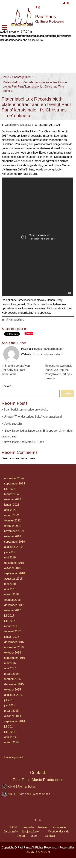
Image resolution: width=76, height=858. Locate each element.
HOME (14, 827)
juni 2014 (9, 731)
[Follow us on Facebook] (36, 5)
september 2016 (14, 657)
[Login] (64, 3)
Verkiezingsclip (13, 423)
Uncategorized (21, 77)
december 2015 (14, 684)
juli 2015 (9, 700)
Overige (53, 831)
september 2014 (14, 721)
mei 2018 (10, 583)
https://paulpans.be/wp (47, 354)
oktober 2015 (12, 689)
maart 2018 (11, 594)
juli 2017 (9, 615)
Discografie (59, 827)
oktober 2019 (12, 536)
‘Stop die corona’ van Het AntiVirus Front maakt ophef (16, 370)
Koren (21, 835)
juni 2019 (9, 552)
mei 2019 (10, 557)
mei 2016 (10, 663)
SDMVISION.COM (38, 851)
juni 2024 (9, 488)
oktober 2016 (12, 652)
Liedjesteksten (31, 831)
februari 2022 (12, 520)
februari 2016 (12, 678)
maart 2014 (11, 742)
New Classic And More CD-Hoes (24, 441)
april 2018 (10, 589)
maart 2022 (11, 515)
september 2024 (14, 483)
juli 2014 (9, 726)
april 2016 (10, 668)
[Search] (68, 3)
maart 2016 (11, 673)
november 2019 (14, 531)
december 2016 (14, 642)
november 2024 (14, 478)
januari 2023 (11, 504)
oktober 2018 (12, 568)
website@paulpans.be (19, 124)
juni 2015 (9, 705)
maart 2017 (11, 626)
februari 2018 (12, 599)
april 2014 (10, 737)
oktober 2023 (12, 499)
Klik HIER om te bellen (22, 786)
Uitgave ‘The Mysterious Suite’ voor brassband (33, 416)
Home (5, 77)
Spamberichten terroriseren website (26, 409)
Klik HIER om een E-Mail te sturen (29, 793)
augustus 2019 (13, 546)
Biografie (28, 827)
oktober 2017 (12, 610)
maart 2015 (11, 710)
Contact (50, 835)
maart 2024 (11, 494)
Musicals (64, 831)
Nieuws (42, 827)
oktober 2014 (12, 715)
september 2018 (14, 573)
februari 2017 (12, 631)
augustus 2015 (13, 694)
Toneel (33, 835)
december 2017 (14, 605)
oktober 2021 (12, 525)
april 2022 (10, 509)
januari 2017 (11, 636)
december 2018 (14, 562)
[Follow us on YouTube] (39, 5)
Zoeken (6, 386)
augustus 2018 (13, 578)
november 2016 (14, 647)
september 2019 (14, 541)
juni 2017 (9, 620)
